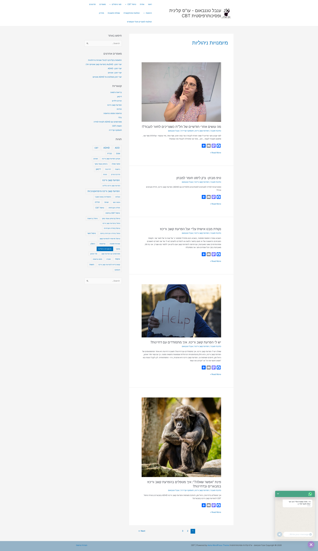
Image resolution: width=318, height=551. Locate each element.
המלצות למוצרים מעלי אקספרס (139, 22)
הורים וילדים (117, 101)
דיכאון (119, 96)
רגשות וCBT (117, 126)
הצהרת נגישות (81, 545)
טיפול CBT (131, 4)
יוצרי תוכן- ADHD (115, 68)
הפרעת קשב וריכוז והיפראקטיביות (104, 191)
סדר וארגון (93, 254)
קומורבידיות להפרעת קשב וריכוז (109, 265)
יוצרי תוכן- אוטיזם (115, 72)
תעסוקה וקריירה (187, 131)
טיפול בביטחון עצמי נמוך (111, 218)
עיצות (117, 259)
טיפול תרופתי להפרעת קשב (110, 239)
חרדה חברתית (114, 208)
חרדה (97, 202)
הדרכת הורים (115, 174)
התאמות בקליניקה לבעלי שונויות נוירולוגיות (105, 60)
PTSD (109, 154)
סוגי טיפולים (116, 4)
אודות (142, 4)
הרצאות (149, 13)
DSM (118, 153)
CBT (96, 148)
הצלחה (117, 197)
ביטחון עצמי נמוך (101, 164)
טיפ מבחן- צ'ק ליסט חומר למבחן (198, 178)
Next (141, 531)
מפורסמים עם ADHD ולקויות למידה (108, 122)
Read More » (215, 152)
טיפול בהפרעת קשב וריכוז (111, 223)
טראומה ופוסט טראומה (112, 113)
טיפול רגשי (91, 233)
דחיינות (108, 169)
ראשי (150, 4)
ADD (117, 147)
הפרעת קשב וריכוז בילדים (111, 186)
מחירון (101, 13)
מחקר (118, 249)
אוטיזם (95, 159)
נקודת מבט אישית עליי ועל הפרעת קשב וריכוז (190, 229)
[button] (126, 4)
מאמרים (102, 4)
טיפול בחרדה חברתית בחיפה (110, 233)
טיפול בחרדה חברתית (112, 228)
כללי (120, 117)
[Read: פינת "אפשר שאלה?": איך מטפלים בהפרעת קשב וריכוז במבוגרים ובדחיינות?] (181, 437)
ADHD (106, 147)
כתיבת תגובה (216, 131)
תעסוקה (117, 270)
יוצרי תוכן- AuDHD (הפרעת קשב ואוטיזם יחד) (104, 64)
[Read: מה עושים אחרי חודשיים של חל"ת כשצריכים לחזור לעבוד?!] (181, 92)
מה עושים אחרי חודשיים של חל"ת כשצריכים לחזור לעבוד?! (181, 127)
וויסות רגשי (116, 202)
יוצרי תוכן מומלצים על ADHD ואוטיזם (107, 77)
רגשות (91, 264)
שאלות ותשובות (114, 13)
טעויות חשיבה (115, 244)
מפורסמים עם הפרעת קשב (110, 254)
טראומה (102, 244)
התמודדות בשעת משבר (103, 197)
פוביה (108, 259)
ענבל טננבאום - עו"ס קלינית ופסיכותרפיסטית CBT (195, 13)
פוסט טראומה (97, 259)
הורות (105, 174)
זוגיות (106, 202)
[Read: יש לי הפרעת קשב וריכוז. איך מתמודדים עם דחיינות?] (181, 310)
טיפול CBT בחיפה (112, 213)
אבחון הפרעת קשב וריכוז (111, 159)
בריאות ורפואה (116, 92)
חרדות (119, 109)
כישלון (93, 244)
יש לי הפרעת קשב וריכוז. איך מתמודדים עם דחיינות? (185, 342)
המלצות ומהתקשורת (132, 13)
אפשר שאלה (116, 164)
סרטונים (92, 4)
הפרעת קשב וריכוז (202, 131)
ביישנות (117, 169)
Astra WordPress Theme (218, 545)
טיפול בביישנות (92, 218)
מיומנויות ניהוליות (104, 249)
